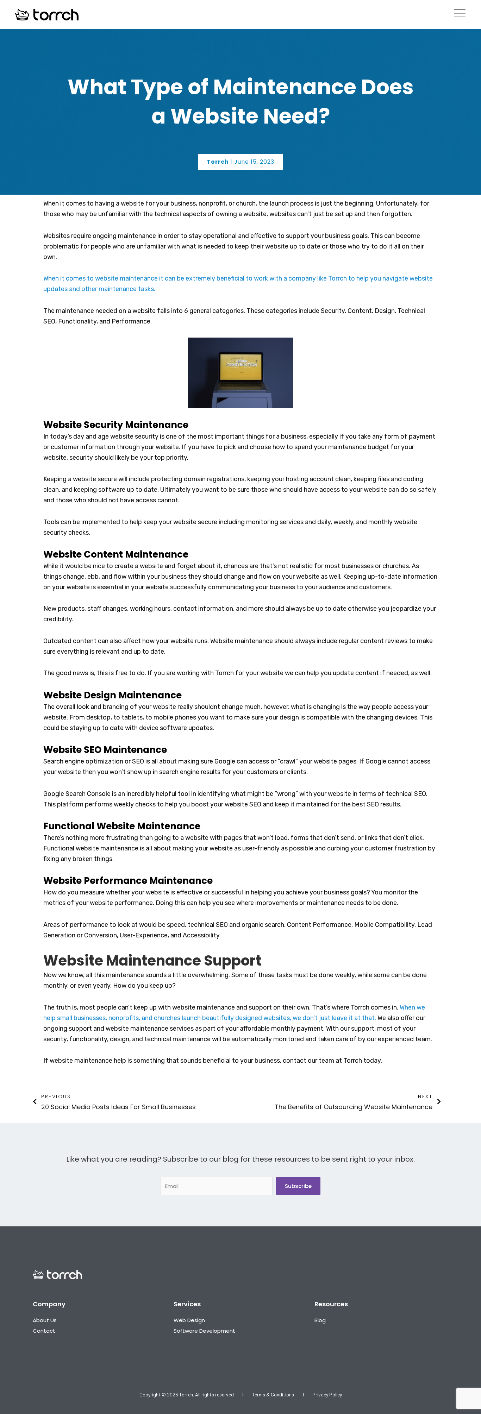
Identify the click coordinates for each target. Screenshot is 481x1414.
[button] (240, 162)
